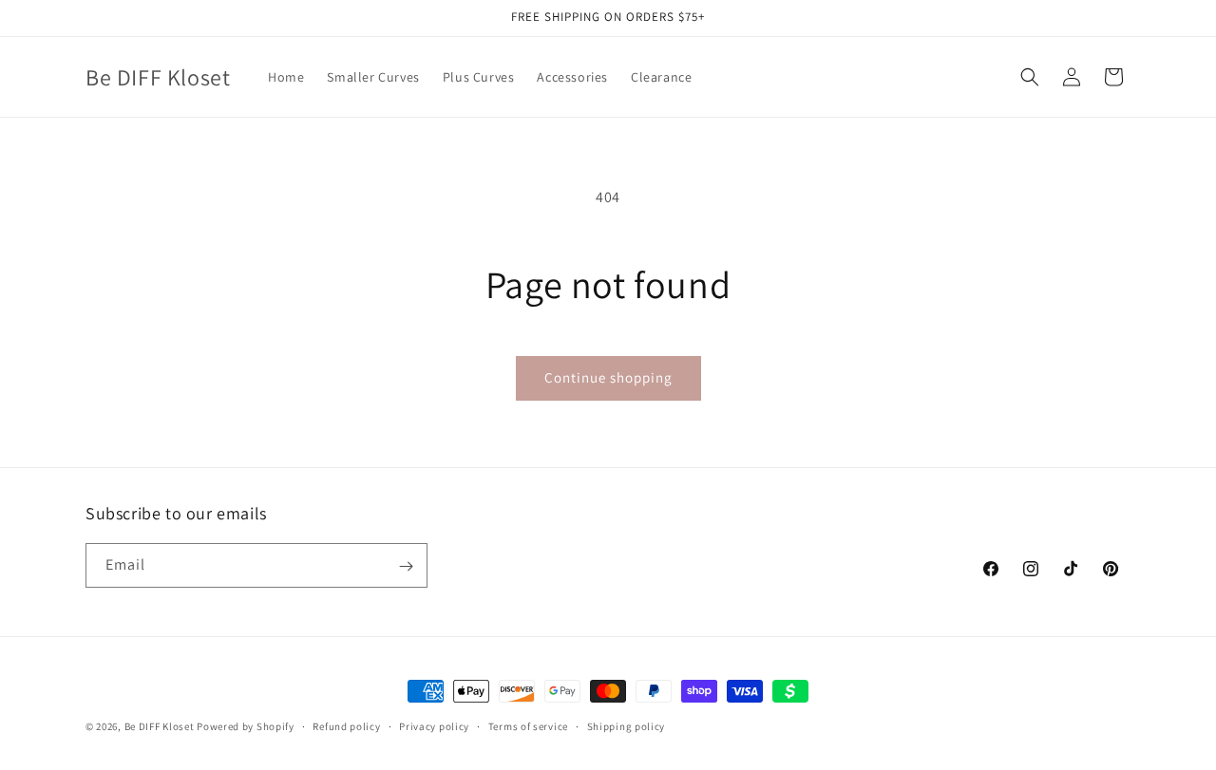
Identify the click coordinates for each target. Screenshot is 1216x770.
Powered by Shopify (245, 726)
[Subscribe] (406, 566)
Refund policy (346, 725)
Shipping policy (626, 725)
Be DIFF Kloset (159, 726)
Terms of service (528, 725)
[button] (1030, 77)
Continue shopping (608, 377)
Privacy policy (434, 725)
